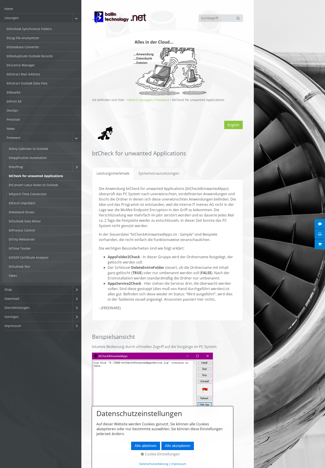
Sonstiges (11, 317)
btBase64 (13, 92)
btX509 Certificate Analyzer (29, 257)
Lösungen (11, 18)
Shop (8, 289)
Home (8, 9)
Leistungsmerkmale (113, 173)
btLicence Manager (21, 65)
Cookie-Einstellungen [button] (162, 454)
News (11, 128)
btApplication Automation (28, 158)
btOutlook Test (19, 266)
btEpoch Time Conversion (28, 194)
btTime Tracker (20, 248)
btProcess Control (22, 230)
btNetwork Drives (21, 212)
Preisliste (13, 119)
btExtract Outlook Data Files (27, 83)
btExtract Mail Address (23, 74)
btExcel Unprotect (22, 203)
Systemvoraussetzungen (158, 173)
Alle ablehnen (146, 446)
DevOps (12, 110)
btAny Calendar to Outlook (28, 149)
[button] (233, 124)
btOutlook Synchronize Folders (29, 29)
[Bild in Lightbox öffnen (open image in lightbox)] (152, 383)
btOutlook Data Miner (25, 221)
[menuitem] (40, 8)
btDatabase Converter (23, 47)
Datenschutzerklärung (153, 464)
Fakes (13, 275)
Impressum (12, 326)
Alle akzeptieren (177, 446)
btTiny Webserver (22, 239)
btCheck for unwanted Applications (36, 176)
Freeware (13, 138)
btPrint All (14, 101)
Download (11, 298)
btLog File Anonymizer (23, 38)
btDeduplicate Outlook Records (30, 56)
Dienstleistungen (17, 308)
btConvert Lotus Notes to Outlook (33, 185)
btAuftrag (16, 167)
